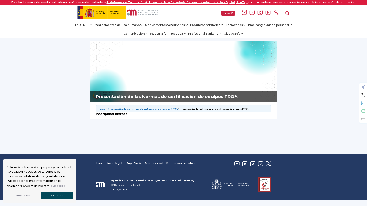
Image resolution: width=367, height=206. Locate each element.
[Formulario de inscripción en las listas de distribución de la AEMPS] (244, 12)
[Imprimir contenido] (363, 119)
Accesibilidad (154, 163)
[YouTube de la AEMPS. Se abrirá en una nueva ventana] (268, 12)
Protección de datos (180, 163)
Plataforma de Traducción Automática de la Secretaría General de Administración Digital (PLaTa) (177, 2)
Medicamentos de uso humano (117, 25)
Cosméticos (234, 25)
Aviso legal (114, 163)
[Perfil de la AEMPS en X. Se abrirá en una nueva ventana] (276, 12)
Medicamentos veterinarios (165, 25)
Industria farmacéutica (166, 33)
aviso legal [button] (58, 185)
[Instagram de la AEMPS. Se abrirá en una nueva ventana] (260, 12)
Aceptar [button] (57, 195)
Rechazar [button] (23, 195)
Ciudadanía (232, 33)
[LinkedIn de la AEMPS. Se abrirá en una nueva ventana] (252, 12)
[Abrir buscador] (287, 13)
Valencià (228, 13)
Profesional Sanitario (203, 33)
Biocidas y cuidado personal (268, 25)
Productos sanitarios (205, 25)
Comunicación (134, 33)
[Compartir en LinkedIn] (363, 103)
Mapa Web (133, 163)
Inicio (103, 109)
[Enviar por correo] (363, 111)
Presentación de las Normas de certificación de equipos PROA (143, 109)
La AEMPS (82, 25)
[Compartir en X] (363, 95)
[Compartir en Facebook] (363, 87)
